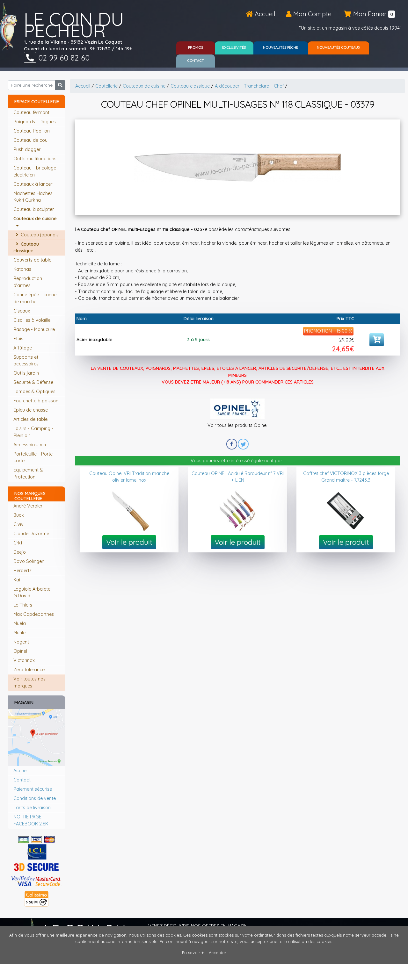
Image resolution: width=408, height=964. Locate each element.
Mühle (19, 633)
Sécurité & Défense (34, 382)
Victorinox (24, 660)
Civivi (19, 524)
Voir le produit (129, 542)
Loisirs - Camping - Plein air (33, 432)
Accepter (217, 952)
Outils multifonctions (35, 159)
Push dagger (27, 149)
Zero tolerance (29, 670)
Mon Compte (312, 14)
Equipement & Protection (28, 473)
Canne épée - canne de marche (34, 298)
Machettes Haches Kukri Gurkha (33, 197)
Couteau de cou (31, 140)
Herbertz (22, 570)
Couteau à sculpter (34, 209)
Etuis (19, 339)
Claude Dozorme (31, 533)
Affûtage (23, 348)
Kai (16, 580)
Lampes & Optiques (35, 391)
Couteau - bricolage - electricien (36, 171)
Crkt (17, 543)
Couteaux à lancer (33, 184)
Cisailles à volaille (32, 320)
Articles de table (31, 419)
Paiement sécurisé (32, 789)
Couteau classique (26, 247)
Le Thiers (22, 605)
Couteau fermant (32, 112)
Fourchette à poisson (36, 401)
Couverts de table (33, 260)
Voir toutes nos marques (29, 682)
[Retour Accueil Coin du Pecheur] (9, 27)
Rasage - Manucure (34, 329)
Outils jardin (26, 373)
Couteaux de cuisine (35, 222)
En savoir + (193, 952)
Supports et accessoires (26, 360)
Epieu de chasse (31, 410)
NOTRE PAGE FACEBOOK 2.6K (30, 820)
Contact (22, 780)
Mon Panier (372, 14)
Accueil (264, 14)
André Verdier (27, 506)
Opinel (20, 651)
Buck (18, 515)
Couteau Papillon (32, 131)
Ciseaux (22, 311)
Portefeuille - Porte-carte (34, 457)
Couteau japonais (39, 235)
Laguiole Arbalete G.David (31, 592)
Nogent (21, 642)
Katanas (23, 269)
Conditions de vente (34, 798)
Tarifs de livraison (32, 807)
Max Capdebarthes (33, 614)
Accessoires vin (30, 445)
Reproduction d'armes (27, 282)
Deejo (19, 552)
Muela (19, 623)
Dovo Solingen (28, 561)
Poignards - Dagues (35, 122)
